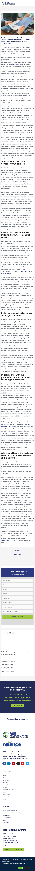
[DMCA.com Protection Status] (24, 868)
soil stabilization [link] (25, 271)
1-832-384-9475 (12, 840)
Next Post (17, 554)
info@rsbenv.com (7, 540)
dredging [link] (16, 64)
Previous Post (17, 550)
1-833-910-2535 (18, 694)
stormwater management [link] (10, 76)
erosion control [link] (6, 274)
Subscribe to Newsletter (13, 849)
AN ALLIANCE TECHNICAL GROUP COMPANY (13, 863)
